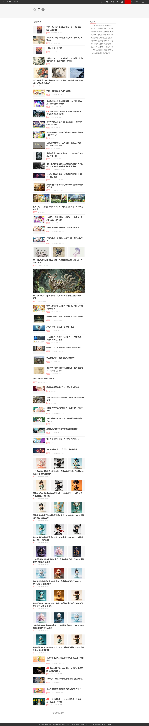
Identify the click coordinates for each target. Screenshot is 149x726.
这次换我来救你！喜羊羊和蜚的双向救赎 (62, 429)
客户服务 (78, 724)
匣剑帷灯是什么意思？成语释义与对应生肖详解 (64, 316)
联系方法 (68, 724)
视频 (48, 117)
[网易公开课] (107, 2)
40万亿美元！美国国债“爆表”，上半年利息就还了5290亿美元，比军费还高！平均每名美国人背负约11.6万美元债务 (103, 41)
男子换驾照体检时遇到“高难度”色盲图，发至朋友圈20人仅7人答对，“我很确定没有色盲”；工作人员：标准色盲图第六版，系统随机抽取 (103, 44)
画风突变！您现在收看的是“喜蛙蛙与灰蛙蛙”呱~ (65, 679)
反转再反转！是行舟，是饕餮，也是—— (62, 327)
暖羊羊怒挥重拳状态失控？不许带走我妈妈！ (63, 387)
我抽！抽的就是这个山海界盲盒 (58, 91)
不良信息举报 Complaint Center (93, 724)
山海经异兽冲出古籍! (54, 48)
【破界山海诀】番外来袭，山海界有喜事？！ (63, 228)
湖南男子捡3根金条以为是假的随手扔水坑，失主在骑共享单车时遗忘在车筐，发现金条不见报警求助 (103, 32)
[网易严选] (113, 2)
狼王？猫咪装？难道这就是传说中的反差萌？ (63, 689)
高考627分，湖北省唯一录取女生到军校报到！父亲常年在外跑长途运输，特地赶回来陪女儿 (103, 29)
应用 (10, 2)
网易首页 (5, 2)
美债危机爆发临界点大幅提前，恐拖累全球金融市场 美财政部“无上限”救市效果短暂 (103, 38)
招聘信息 (73, 724)
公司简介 (63, 724)
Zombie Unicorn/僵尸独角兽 (43, 378)
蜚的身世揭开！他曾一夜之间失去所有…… (62, 439)
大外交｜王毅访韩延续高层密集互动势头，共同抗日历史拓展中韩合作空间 (103, 26)
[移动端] (101, 2)
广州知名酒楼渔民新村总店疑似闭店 (100, 53)
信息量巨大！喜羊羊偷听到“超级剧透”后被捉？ (64, 347)
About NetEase (56, 724)
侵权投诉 (109, 724)
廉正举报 (104, 724)
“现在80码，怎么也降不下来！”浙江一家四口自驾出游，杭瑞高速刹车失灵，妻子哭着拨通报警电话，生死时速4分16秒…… (103, 35)
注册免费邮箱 (134, 2)
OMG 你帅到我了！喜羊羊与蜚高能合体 (61, 449)
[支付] (118, 2)
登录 (127, 2)
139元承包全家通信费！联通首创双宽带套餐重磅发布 (103, 50)
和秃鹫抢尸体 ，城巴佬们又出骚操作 (60, 358)
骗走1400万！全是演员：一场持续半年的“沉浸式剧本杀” (103, 47)
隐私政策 (83, 724)
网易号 (48, 32)
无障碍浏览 (16, 2)
